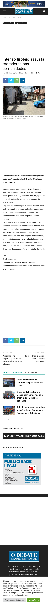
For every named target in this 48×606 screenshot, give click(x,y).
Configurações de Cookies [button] (14, 600)
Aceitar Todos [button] (34, 600)
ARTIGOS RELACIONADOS (12, 373)
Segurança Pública (20, 23)
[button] (44, 11)
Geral (19, 17)
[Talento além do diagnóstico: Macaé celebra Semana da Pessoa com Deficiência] (9, 410)
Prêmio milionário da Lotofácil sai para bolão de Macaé (30, 382)
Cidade (5, 386)
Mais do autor (31, 373)
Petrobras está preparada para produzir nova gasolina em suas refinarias (13, 360)
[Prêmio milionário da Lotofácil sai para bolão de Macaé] (9, 382)
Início (4, 17)
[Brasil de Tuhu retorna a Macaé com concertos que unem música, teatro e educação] (9, 395)
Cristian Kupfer (11, 73)
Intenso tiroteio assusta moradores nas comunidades (35, 358)
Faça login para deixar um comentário (24, 436)
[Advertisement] (24, 41)
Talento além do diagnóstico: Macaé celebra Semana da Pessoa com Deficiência (31, 410)
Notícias (12, 17)
